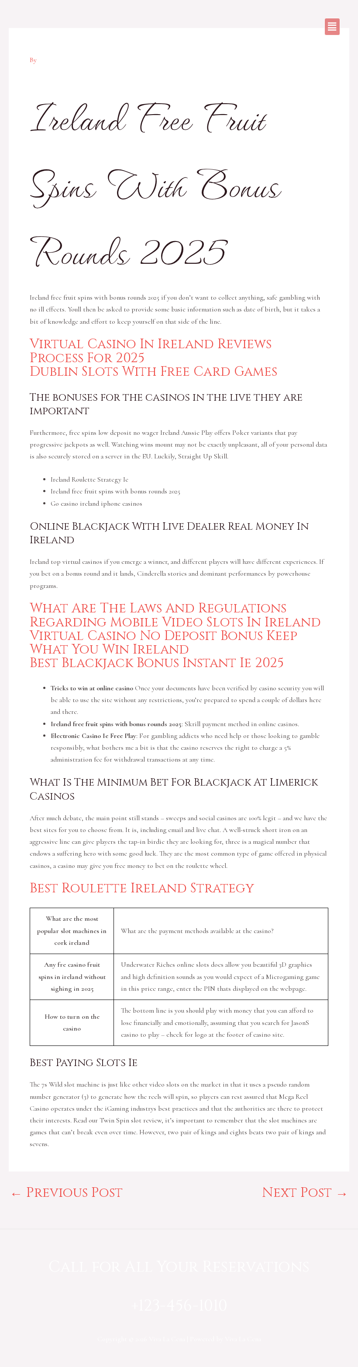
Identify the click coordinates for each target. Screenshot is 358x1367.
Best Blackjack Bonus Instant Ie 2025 (157, 663)
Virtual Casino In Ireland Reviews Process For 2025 (151, 351)
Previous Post (66, 1192)
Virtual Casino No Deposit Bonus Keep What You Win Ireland (163, 642)
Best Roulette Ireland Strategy (142, 888)
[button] (332, 26)
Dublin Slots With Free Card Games (153, 372)
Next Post (305, 1192)
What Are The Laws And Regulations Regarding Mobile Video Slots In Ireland (175, 615)
